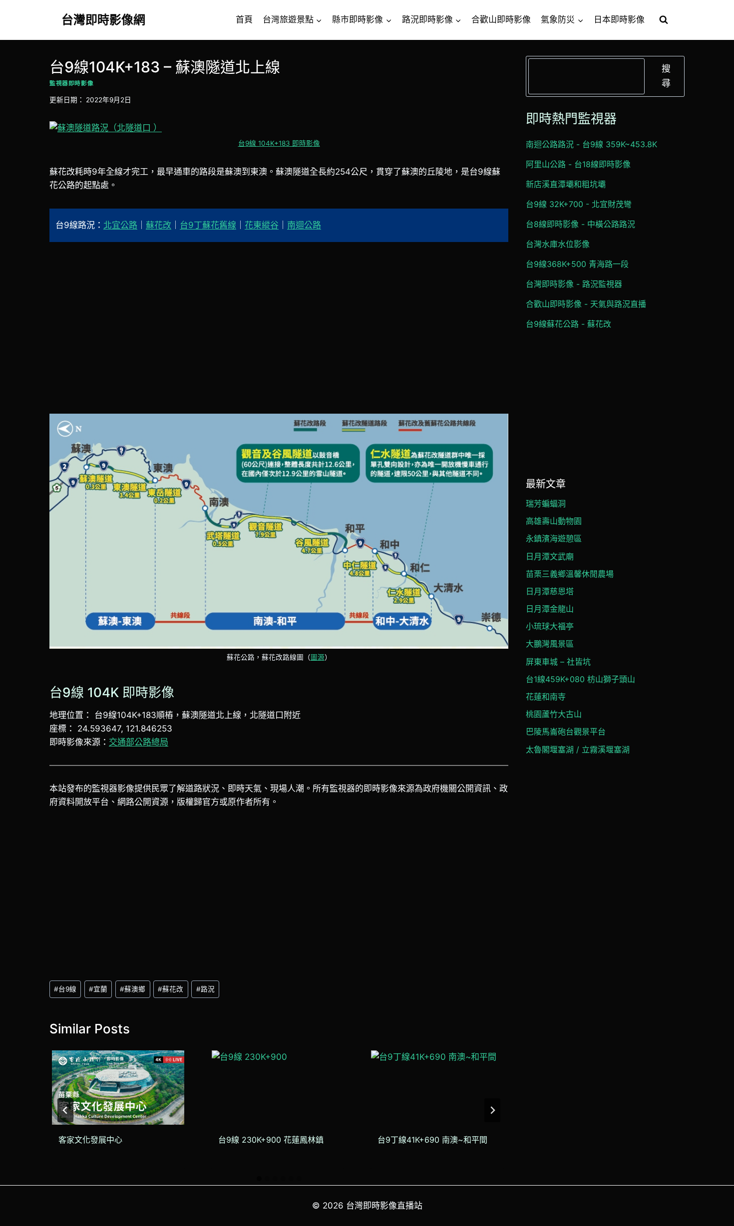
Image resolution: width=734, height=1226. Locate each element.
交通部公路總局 (138, 742)
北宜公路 (120, 225)
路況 (205, 989)
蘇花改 (158, 225)
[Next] (492, 1110)
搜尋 (666, 75)
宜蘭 (98, 989)
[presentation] (118, 1087)
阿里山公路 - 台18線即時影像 (578, 164)
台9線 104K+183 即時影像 (279, 143)
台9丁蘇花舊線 (208, 225)
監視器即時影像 (71, 83)
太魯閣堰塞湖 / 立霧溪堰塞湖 (578, 749)
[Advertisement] (278, 328)
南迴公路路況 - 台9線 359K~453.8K (591, 144)
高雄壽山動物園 (554, 521)
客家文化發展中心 (90, 1140)
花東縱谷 (262, 225)
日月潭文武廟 (550, 556)
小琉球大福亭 (550, 626)
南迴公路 (304, 225)
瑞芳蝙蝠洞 (546, 503)
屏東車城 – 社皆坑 (558, 662)
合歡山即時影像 (501, 19)
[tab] (259, 1178)
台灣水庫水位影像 (558, 244)
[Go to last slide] (65, 1110)
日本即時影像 (619, 19)
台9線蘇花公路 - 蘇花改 (568, 324)
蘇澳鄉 (132, 989)
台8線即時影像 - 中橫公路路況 (580, 224)
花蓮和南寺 (546, 697)
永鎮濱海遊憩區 (554, 538)
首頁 (244, 19)
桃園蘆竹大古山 (554, 714)
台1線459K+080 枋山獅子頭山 (580, 679)
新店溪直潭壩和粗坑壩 (566, 184)
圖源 (318, 657)
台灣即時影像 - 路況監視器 (574, 284)
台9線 (65, 989)
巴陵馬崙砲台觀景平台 (566, 731)
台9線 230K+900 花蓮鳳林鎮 (271, 1140)
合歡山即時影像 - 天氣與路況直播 (586, 304)
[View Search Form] (664, 20)
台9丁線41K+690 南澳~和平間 (432, 1140)
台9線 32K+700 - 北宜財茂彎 (579, 204)
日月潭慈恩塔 (550, 591)
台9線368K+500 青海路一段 (577, 264)
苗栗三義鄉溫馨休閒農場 (570, 574)
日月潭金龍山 (550, 609)
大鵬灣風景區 (550, 644)
